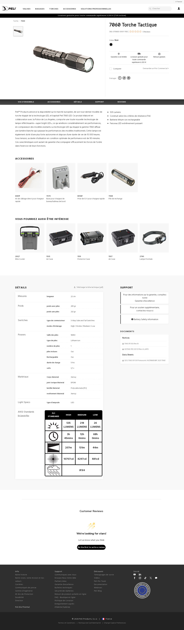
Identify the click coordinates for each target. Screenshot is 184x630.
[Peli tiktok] (145, 578)
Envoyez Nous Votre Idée (65, 578)
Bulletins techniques (63, 587)
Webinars (98, 587)
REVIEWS (122, 102)
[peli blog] (156, 578)
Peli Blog (98, 591)
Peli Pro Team (100, 581)
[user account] (179, 9)
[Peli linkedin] (140, 575)
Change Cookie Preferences (115, 623)
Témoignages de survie (104, 574)
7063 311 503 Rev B (131, 343)
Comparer (117, 69)
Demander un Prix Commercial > (156, 68)
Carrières (19, 584)
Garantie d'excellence (64, 584)
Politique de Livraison (64, 600)
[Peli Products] (134, 578)
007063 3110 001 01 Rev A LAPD (136, 349)
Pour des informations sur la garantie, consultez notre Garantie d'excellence (144, 298)
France (108, 619)
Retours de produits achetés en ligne (70, 594)
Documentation (100, 584)
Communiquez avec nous (65, 574)
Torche (15, 21)
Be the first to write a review (91, 547)
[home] (9, 8)
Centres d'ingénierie (24, 591)
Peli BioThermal (22, 607)
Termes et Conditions (66, 623)
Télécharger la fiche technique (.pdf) (89, 287)
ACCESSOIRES (54, 102)
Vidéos (97, 578)
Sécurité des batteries (64, 591)
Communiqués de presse (25, 587)
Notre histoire (21, 574)
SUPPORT (99, 102)
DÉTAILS (78, 102)
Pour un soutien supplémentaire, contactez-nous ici (144, 309)
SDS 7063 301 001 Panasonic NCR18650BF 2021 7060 (144, 360)
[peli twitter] (151, 578)
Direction (19, 600)
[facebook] (120, 78)
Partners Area (60, 581)
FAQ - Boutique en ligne (65, 597)
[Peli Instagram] (140, 578)
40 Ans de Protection (24, 594)
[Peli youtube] (134, 575)
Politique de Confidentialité (90, 623)
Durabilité (19, 597)
